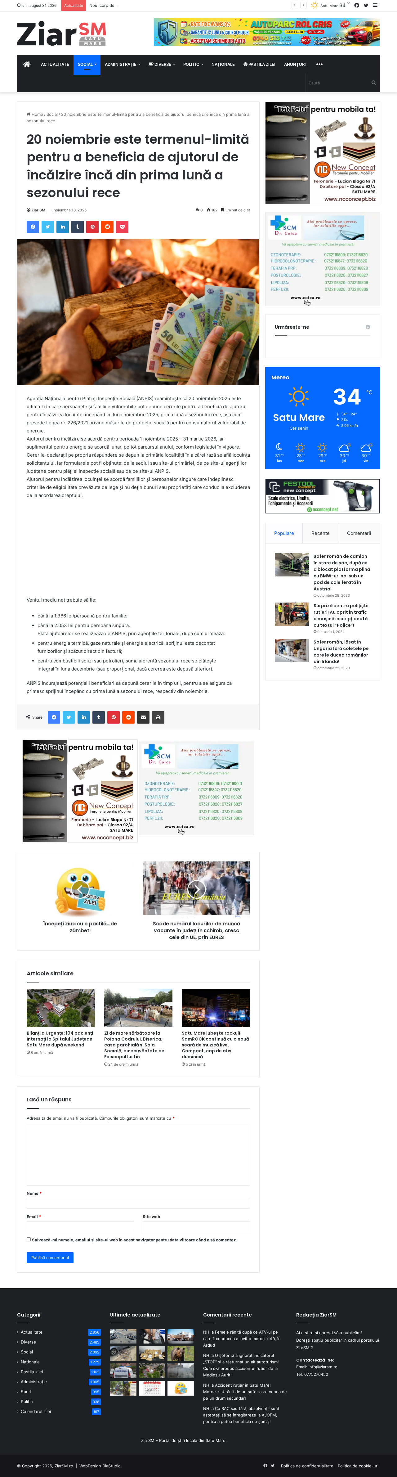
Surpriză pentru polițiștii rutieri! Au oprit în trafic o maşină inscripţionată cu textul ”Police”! (341, 615)
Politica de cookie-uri (358, 1465)
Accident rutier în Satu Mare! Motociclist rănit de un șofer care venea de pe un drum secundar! (245, 1392)
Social (85, 64)
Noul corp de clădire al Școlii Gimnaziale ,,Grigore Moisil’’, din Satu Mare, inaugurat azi (171, 5)
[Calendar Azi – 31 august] (152, 1388)
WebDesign (90, 1465)
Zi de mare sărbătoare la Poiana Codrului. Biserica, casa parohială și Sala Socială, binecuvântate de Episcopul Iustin (134, 1045)
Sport (26, 1391)
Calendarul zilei (36, 1411)
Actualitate (55, 64)
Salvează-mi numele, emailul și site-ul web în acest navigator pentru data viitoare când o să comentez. (134, 1239)
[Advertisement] (138, 550)
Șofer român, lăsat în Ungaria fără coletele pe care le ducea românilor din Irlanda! (341, 652)
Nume (34, 1193)
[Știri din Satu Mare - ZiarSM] (61, 33)
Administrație (120, 64)
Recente (320, 533)
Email (34, 1216)
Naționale (223, 64)
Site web (151, 1216)
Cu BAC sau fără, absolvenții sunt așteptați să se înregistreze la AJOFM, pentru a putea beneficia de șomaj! (241, 1415)
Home (36, 114)
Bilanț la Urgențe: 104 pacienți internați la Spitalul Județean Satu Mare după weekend (60, 1039)
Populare (284, 533)
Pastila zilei (261, 64)
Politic (191, 64)
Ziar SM (38, 210)
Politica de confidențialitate (307, 1465)
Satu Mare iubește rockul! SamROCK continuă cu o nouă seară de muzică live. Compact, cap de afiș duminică (215, 1045)
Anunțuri (295, 64)
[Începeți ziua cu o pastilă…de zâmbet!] (180, 1388)
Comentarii (359, 533)
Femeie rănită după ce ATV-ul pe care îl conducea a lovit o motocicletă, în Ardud (242, 1339)
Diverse (162, 64)
